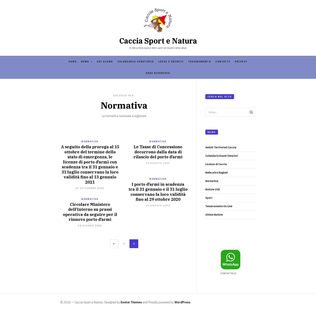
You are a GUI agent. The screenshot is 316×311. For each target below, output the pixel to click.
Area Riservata (158, 73)
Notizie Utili (212, 189)
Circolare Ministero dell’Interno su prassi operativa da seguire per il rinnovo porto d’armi (90, 212)
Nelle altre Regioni (216, 172)
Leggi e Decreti (171, 61)
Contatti (222, 61)
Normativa (90, 141)
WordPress (182, 302)
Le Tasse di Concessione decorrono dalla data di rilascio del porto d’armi (158, 151)
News (85, 61)
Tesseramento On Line (218, 206)
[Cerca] (251, 112)
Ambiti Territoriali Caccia (220, 147)
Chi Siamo (105, 61)
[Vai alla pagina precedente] (114, 243)
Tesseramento (199, 61)
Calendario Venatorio (135, 61)
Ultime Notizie (214, 214)
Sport (208, 197)
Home (73, 61)
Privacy (241, 61)
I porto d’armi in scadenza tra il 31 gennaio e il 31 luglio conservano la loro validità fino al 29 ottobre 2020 (158, 192)
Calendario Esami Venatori (221, 155)
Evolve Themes (131, 302)
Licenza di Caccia (216, 164)
